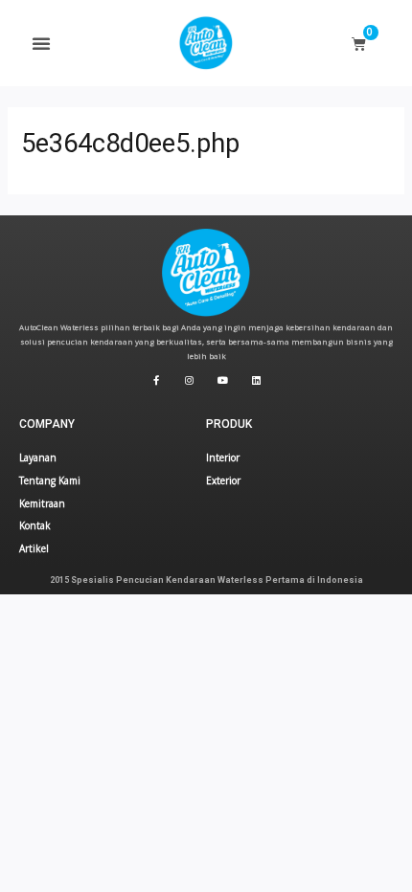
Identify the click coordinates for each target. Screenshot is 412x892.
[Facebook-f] (156, 380)
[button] (41, 43)
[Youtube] (223, 380)
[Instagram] (189, 380)
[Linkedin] (256, 380)
